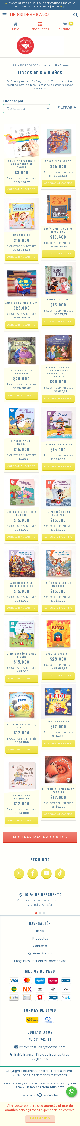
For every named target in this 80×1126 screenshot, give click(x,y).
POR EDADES (29, 65)
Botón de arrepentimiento (45, 1087)
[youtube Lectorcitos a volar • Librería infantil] (46, 873)
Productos (40, 938)
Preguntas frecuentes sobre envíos (40, 961)
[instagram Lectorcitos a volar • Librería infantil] (19, 873)
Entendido (40, 1118)
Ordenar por (13, 101)
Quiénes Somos (40, 953)
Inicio (14, 65)
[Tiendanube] (40, 1096)
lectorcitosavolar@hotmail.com (42, 1047)
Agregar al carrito (21, 189)
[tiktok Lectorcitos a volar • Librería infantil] (60, 873)
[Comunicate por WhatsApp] (71, 1091)
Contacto (40, 946)
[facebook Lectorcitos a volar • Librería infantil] (32, 873)
